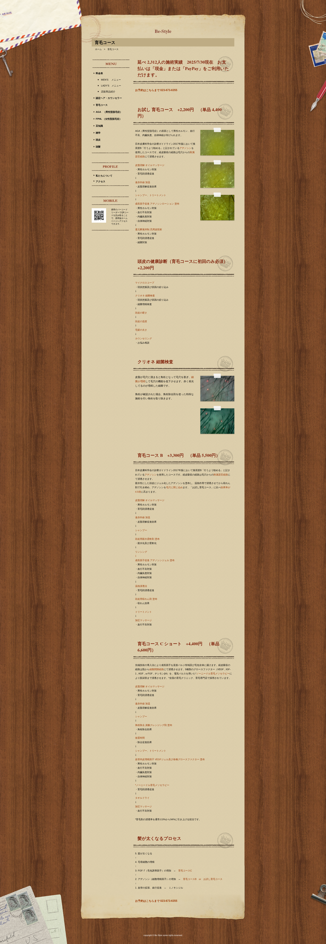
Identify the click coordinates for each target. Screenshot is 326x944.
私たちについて (104, 175)
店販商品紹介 (108, 91)
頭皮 (98, 139)
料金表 (99, 73)
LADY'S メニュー (111, 85)
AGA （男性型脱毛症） (109, 112)
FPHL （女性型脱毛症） (109, 119)
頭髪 (98, 146)
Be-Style (163, 31)
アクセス (100, 181)
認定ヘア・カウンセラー (109, 98)
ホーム (98, 49)
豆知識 (99, 125)
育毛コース (102, 105)
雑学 (98, 132)
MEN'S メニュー (111, 79)
